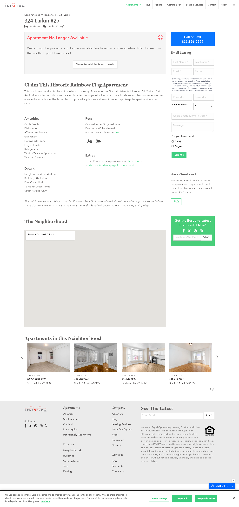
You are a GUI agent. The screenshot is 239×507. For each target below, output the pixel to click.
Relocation (118, 439)
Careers (116, 445)
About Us (117, 413)
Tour (148, 5)
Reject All (182, 498)
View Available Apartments (95, 64)
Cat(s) (178, 142)
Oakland (68, 424)
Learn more (134, 161)
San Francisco (32, 14)
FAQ (118, 132)
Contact (212, 5)
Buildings (68, 455)
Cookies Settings (159, 498)
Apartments (132, 5)
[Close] (233, 498)
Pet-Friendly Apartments (77, 434)
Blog (114, 419)
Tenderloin (50, 14)
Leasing (194, 5)
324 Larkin (65, 14)
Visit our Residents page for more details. (112, 165)
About (224, 5)
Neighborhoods (72, 450)
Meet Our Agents (121, 429)
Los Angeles (70, 429)
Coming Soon (174, 5)
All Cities (68, 413)
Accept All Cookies (206, 498)
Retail (115, 434)
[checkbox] (173, 141)
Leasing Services (121, 424)
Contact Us (118, 471)
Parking (158, 5)
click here (45, 501)
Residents (117, 466)
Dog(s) (178, 146)
